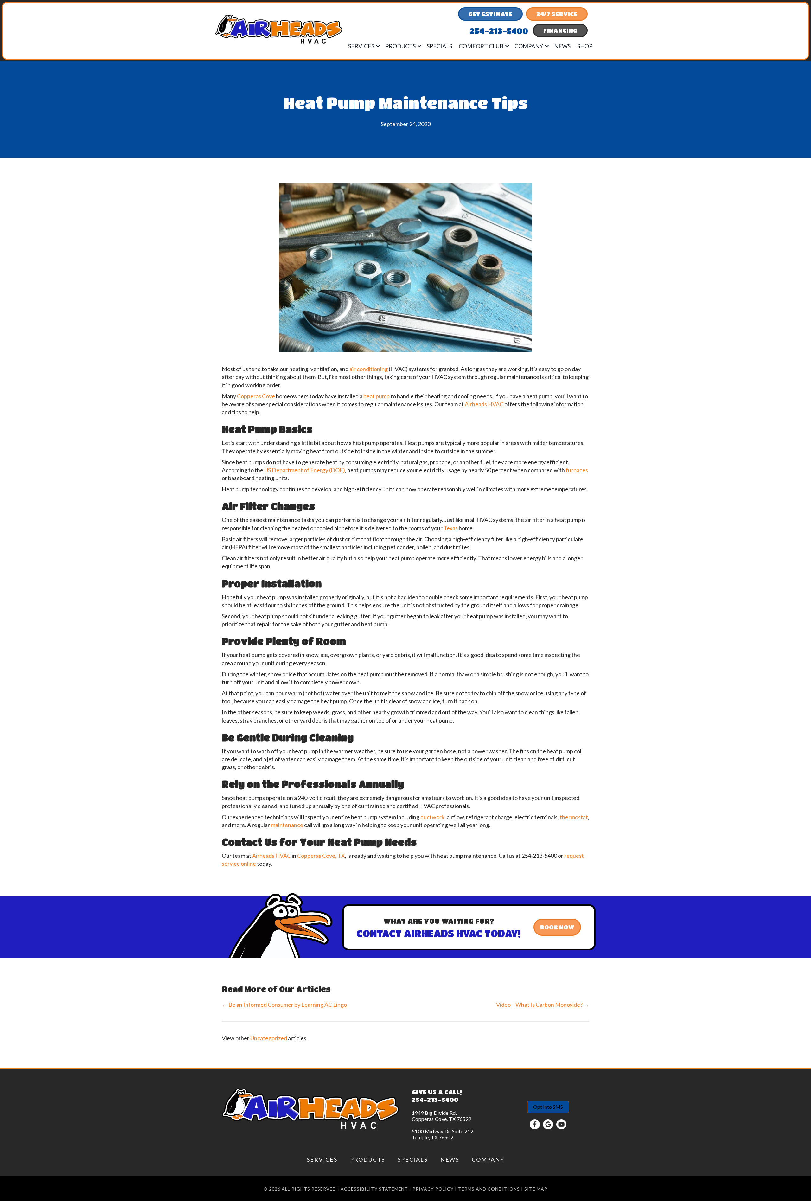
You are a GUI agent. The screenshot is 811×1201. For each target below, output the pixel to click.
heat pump (376, 396)
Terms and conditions (489, 1188)
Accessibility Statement (374, 1188)
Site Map (535, 1188)
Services (361, 45)
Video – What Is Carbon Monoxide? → (542, 1004)
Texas (451, 527)
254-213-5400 (435, 1099)
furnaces (577, 469)
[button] (378, 46)
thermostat (574, 816)
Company (528, 45)
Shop (584, 45)
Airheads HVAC (484, 404)
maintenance (287, 824)
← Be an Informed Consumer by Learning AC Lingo (284, 1004)
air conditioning (368, 368)
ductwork (432, 816)
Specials (439, 45)
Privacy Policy (433, 1188)
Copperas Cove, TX (321, 855)
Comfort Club (481, 45)
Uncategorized (268, 1038)
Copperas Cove (256, 396)
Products (400, 45)
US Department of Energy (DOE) (304, 469)
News (562, 45)
